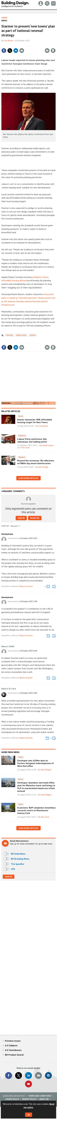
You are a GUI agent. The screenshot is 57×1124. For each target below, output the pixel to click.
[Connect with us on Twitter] (18, 1075)
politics (33, 335)
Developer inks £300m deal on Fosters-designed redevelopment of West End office (35, 763)
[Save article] (53, 50)
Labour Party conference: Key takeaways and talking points (32, 440)
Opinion (21, 457)
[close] (55, 44)
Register (34, 518)
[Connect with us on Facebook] (8, 1075)
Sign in (20, 44)
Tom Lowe (25, 447)
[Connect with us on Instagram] (48, 1075)
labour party (21, 335)
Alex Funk (45, 817)
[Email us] (38, 1075)
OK (28, 1114)
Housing (9, 335)
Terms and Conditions (39, 1096)
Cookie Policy (12, 1099)
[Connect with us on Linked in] (28, 1075)
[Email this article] (21, 50)
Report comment (26, 586)
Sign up (8, 876)
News (4, 20)
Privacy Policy (29, 1099)
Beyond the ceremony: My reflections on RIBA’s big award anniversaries (35, 462)
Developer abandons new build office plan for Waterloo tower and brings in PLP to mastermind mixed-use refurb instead (36, 786)
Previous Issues (13, 1040)
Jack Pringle (43, 467)
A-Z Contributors (13, 1050)
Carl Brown (8, 40)
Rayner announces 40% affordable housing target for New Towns (34, 421)
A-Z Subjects (11, 1045)
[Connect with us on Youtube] (28, 1084)
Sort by (5, 526)
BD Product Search (14, 1054)
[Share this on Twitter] (9, 50)
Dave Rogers (46, 769)
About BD (44, 1099)
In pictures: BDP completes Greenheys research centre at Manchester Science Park (36, 810)
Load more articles (28, 478)
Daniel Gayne (48, 445)
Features (22, 435)
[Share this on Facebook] (3, 50)
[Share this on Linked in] (15, 50)
